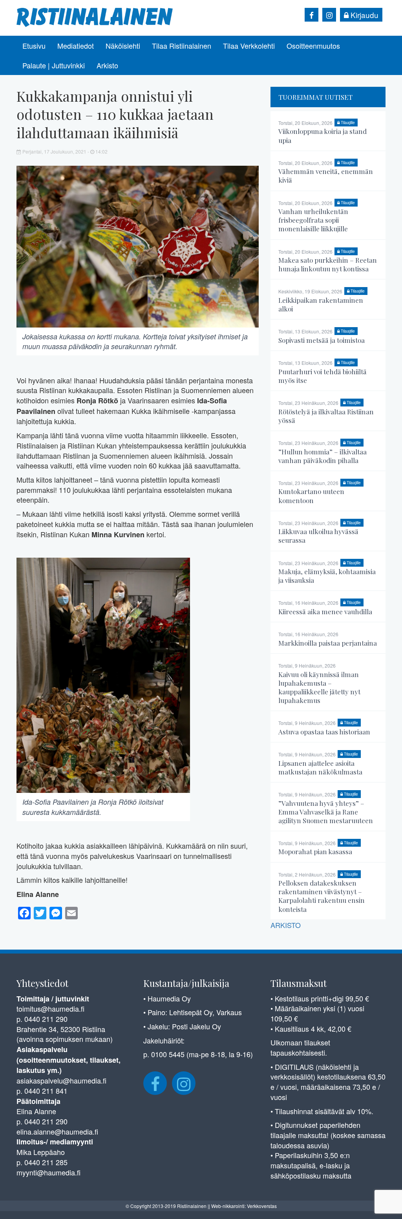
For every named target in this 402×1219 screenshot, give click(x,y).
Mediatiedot (75, 45)
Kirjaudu (363, 14)
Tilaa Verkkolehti (249, 45)
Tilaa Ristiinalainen (181, 45)
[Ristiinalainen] (95, 16)
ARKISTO (285, 925)
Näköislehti (123, 45)
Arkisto (107, 65)
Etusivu (34, 45)
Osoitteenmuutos (313, 45)
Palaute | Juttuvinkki (53, 65)
